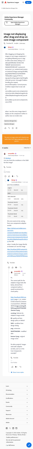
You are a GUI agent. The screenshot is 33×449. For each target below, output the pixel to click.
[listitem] (16, 80)
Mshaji (10, 47)
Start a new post (18, 139)
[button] (9, 43)
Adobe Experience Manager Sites (10, 8)
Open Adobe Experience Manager (18, 23)
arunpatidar (11, 153)
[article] (16, 165)
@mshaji (8, 158)
